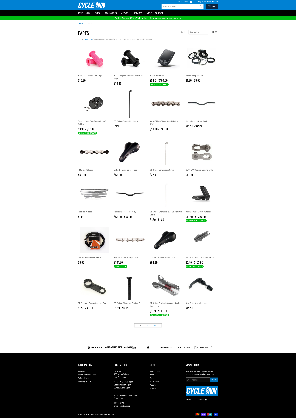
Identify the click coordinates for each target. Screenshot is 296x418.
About (149, 13)
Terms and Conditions (87, 375)
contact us (88, 39)
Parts (98, 13)
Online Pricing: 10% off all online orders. (148, 18)
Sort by (183, 32)
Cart (213, 6)
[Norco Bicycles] (130, 348)
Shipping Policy (84, 381)
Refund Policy (83, 378)
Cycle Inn (86, 414)
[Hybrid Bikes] (203, 348)
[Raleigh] (184, 348)
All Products (155, 371)
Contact (159, 13)
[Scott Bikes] (95, 348)
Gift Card (153, 388)
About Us (81, 371)
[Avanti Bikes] (113, 348)
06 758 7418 (183, 2)
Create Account (212, 2)
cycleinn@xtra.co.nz (122, 406)
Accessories (111, 13)
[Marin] (148, 348)
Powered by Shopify (108, 414)
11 (155, 325)
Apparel (125, 13)
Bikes (88, 13)
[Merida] (166, 348)
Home (80, 23)
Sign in (200, 2)
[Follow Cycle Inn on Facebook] (191, 2)
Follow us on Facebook (195, 400)
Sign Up (213, 380)
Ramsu (98, 414)
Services (138, 13)
